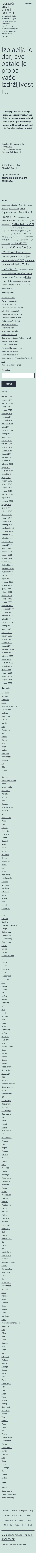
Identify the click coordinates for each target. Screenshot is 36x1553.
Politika (5, 1154)
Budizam (5, 753)
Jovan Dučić (18, 252)
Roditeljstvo (7, 1252)
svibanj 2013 (7, 481)
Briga (4, 747)
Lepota (4, 966)
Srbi (3, 1330)
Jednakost (6, 908)
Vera (3, 1417)
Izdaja (4, 902)
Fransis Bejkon (20, 234)
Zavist (4, 1451)
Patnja (4, 1127)
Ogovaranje (6, 1104)
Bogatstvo (6, 730)
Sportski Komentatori (11, 1323)
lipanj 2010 (6, 508)
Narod (4, 1053)
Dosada (5, 804)
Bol (3, 733)
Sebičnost (6, 1272)
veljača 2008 (7, 602)
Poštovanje (6, 1178)
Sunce (4, 1370)
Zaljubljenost (7, 1447)
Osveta (5, 1121)
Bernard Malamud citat (11, 365)
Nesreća (5, 1077)
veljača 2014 (7, 451)
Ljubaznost (6, 976)
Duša (4, 821)
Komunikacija (7, 939)
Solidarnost (6, 1316)
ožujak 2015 (7, 407)
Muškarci (5, 1040)
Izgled (4, 905)
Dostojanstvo (7, 807)
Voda (4, 1427)
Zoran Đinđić (10, 284)
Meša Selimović (23, 269)
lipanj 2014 (6, 437)
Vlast (4, 1424)
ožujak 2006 (7, 680)
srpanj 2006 (7, 666)
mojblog (9, 147)
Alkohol (5, 696)
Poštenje (5, 1175)
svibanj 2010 (7, 511)
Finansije (5, 834)
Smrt (4, 1306)
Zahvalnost (6, 1441)
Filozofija (5, 831)
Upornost (6, 1410)
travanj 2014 (7, 444)
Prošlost (5, 1222)
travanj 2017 (7, 397)
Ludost (4, 989)
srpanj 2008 (7, 585)
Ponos (4, 1161)
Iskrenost (5, 885)
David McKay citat (9, 334)
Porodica (5, 1168)
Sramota (5, 1326)
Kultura (4, 952)
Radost (5, 1235)
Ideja (4, 868)
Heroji (4, 851)
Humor (4, 865)
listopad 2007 (7, 616)
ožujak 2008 (7, 599)
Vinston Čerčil (18, 281)
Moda (4, 1023)
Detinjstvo (6, 790)
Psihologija (6, 1225)
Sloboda (5, 1296)
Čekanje (5, 760)
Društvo (5, 811)
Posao (4, 1171)
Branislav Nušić (10, 221)
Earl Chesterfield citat (11, 321)
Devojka (5, 794)
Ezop (28, 231)
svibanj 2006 (7, 673)
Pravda (4, 1191)
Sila (3, 1279)
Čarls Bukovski (15, 152)
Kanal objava (7, 1491)
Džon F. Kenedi (16, 228)
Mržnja (4, 1033)
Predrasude (6, 1195)
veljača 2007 (7, 643)
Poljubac (5, 1158)
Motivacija (6, 1030)
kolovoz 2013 (7, 471)
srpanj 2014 (6, 434)
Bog (3, 727)
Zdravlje (5, 1454)
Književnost (6, 932)
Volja (4, 1431)
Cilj (3, 764)
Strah (4, 1350)
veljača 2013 (7, 491)
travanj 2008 (7, 595)
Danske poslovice (9, 780)
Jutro (4, 915)
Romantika (6, 1255)
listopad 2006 (7, 656)
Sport (4, 1319)
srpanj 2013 (6, 474)
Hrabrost (5, 855)
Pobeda (5, 1141)
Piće (3, 1134)
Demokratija (7, 787)
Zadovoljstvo (7, 1437)
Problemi (5, 1215)
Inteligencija (7, 878)
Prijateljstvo (6, 1205)
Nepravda (6, 1070)
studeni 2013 (7, 461)
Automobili (6, 716)
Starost (5, 1343)
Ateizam (5, 713)
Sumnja (5, 1367)
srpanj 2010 (6, 504)
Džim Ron (5, 228)
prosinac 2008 (8, 568)
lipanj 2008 (6, 589)
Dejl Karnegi (29, 221)
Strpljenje (5, 1357)
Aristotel (14, 209)
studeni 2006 (7, 653)
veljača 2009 (7, 562)
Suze (4, 1373)
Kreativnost (6, 942)
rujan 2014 (6, 427)
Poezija (5, 1144)
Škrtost (5, 1289)
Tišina (4, 1387)
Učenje (4, 1400)
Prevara (5, 1201)
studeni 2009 (7, 531)
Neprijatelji (6, 1073)
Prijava (4, 1488)
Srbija (4, 1333)
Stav (3, 1346)
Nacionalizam (7, 1047)
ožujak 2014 (7, 447)
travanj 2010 (7, 515)
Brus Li (21, 221)
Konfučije (8, 257)
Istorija (4, 898)
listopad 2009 (7, 535)
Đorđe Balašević (7, 288)
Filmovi (5, 828)
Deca (4, 784)
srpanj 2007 (7, 626)
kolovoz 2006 (7, 663)
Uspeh (4, 1414)
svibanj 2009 (7, 552)
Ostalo (18, 149)
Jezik (4, 912)
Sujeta (4, 1363)
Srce (3, 1336)
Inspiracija (6, 875)
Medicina (5, 1003)
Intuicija (5, 881)
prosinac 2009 (8, 528)
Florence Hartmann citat (12, 348)
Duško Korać (6, 224)
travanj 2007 (7, 636)
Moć (3, 1020)
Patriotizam (6, 1131)
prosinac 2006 (8, 649)
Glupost (5, 841)
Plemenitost (7, 1138)
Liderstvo (5, 969)
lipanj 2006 (6, 670)
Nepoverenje (7, 1067)
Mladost (5, 1016)
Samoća (5, 1259)
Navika (4, 1063)
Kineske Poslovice (9, 925)
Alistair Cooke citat (10, 345)
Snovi (4, 1313)
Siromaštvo (6, 1282)
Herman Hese (27, 240)
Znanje (4, 1474)
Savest (4, 1266)
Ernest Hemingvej (15, 231)
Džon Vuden (27, 228)
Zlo (3, 1471)
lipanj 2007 (6, 629)
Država (5, 814)
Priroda (5, 1212)
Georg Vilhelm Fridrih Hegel (17, 237)
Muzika (5, 1043)
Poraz (4, 1164)
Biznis (4, 723)
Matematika (7, 999)
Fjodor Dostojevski (7, 234)
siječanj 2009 (7, 565)
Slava (4, 1292)
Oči (3, 1097)
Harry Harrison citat (10, 324)
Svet (3, 1377)
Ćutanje (5, 777)
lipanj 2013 (6, 477)
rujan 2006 (6, 659)
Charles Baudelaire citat (12, 318)
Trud (3, 1390)
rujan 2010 (6, 498)
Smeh (4, 1299)
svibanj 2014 (7, 440)
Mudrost (5, 1036)
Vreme (4, 1434)
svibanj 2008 (7, 592)
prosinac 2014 (8, 417)
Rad (3, 1232)
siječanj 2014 (7, 454)
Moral (4, 1026)
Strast (4, 1353)
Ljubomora (6, 979)
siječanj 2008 (7, 605)
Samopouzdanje (8, 1262)
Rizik (4, 1249)
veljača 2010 (7, 521)
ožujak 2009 (7, 558)
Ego (3, 824)
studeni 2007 (7, 612)
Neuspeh (5, 1080)
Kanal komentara (9, 1494)
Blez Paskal (23, 217)
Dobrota (5, 797)
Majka (4, 993)
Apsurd (5, 703)
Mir (3, 1006)
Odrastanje (6, 1100)
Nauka (4, 1060)
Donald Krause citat (10, 301)
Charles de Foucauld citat (12, 308)
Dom (4, 801)
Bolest (4, 737)
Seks (4, 1276)
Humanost (6, 861)
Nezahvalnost (7, 1087)
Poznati (5, 1188)
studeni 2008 (7, 572)
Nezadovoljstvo (8, 1084)
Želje (3, 1458)
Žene (4, 1461)
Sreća (4, 1340)
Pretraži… (6, 370)
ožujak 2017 (7, 400)
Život (4, 1464)
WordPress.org (8, 1498)
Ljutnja (4, 986)
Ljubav (4, 972)
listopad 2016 (7, 403)
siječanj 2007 (7, 646)
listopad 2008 (7, 575)
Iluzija (4, 871)
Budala (4, 750)
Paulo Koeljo (20, 277)
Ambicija (5, 700)
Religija (4, 1245)
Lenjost (5, 962)
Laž (3, 959)
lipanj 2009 (6, 548)
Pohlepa (5, 1151)
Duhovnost (6, 817)
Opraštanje (6, 1111)
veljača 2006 (7, 683)
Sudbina (5, 1360)
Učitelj (4, 1404)
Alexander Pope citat (10, 331)
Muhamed (18, 273)
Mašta (4, 996)
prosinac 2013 (7, 457)
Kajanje (5, 918)
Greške (4, 848)
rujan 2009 (6, 538)
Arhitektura (6, 710)
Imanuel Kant (6, 243)
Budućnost (6, 757)
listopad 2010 (7, 494)
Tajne (4, 1380)
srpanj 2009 (7, 545)
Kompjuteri (6, 935)
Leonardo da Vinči (13, 260)
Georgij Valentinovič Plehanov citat (16, 338)
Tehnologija (6, 1383)
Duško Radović (23, 224)
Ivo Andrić (19, 243)
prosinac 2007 (8, 609)
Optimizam (6, 1114)
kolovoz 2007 (7, 622)
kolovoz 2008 (7, 582)
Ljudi (3, 983)
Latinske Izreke (8, 956)
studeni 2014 (7, 420)
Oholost (5, 1107)
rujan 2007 (6, 619)
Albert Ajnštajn (19, 205)
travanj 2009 (7, 555)
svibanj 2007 (7, 632)
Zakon (4, 1444)
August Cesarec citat (10, 341)
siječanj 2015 (7, 414)
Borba (4, 740)
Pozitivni (5, 1185)
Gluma (4, 838)
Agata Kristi (6, 205)
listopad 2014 (7, 424)
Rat (3, 1242)
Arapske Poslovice (9, 706)
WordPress (21, 1544)
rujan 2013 (6, 467)
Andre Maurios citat (10, 355)
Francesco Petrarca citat (12, 314)
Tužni (4, 1397)
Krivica (4, 949)
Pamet (4, 1124)
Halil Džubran (14, 240)
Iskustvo (5, 892)
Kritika (4, 945)
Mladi (4, 1013)
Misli (3, 1009)
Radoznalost (7, 1239)
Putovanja (6, 1228)
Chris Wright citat (9, 304)
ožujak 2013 (7, 488)
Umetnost (6, 1407)
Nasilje (4, 1057)
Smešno (5, 1303)
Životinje (5, 1468)
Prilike (4, 1208)
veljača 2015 (7, 410)
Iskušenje (5, 888)
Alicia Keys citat (8, 297)
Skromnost (6, 1286)
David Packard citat (10, 351)
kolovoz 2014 (7, 430)
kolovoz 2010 (7, 501)
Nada (4, 1050)
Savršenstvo (7, 1269)
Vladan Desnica (29, 281)
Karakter (5, 922)
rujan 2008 (6, 579)
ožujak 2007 (7, 639)
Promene (5, 1218)
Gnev (4, 844)
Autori (4, 720)
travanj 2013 (7, 484)
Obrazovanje (7, 1094)
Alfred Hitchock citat (10, 311)
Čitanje (4, 767)
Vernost (5, 1420)
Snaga (4, 1309)
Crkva (4, 774)
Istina (4, 895)
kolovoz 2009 (7, 542)
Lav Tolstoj (22, 256)
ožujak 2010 (7, 518)
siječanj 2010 (7, 525)
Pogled (4, 1148)
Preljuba (5, 1198)
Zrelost (4, 1478)
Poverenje (6, 1181)
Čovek (4, 770)
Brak (3, 743)
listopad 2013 (7, 464)
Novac (4, 1090)
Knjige (4, 929)
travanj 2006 (7, 676)
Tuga (4, 1394)
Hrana (4, 858)
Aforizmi (5, 693)
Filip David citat (8, 328)
